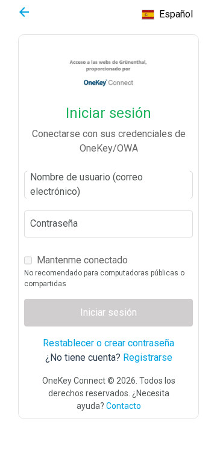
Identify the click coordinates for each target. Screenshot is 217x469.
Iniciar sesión (108, 312)
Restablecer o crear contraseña (108, 343)
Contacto (123, 406)
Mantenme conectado (82, 260)
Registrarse (147, 357)
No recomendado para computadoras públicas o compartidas (104, 278)
